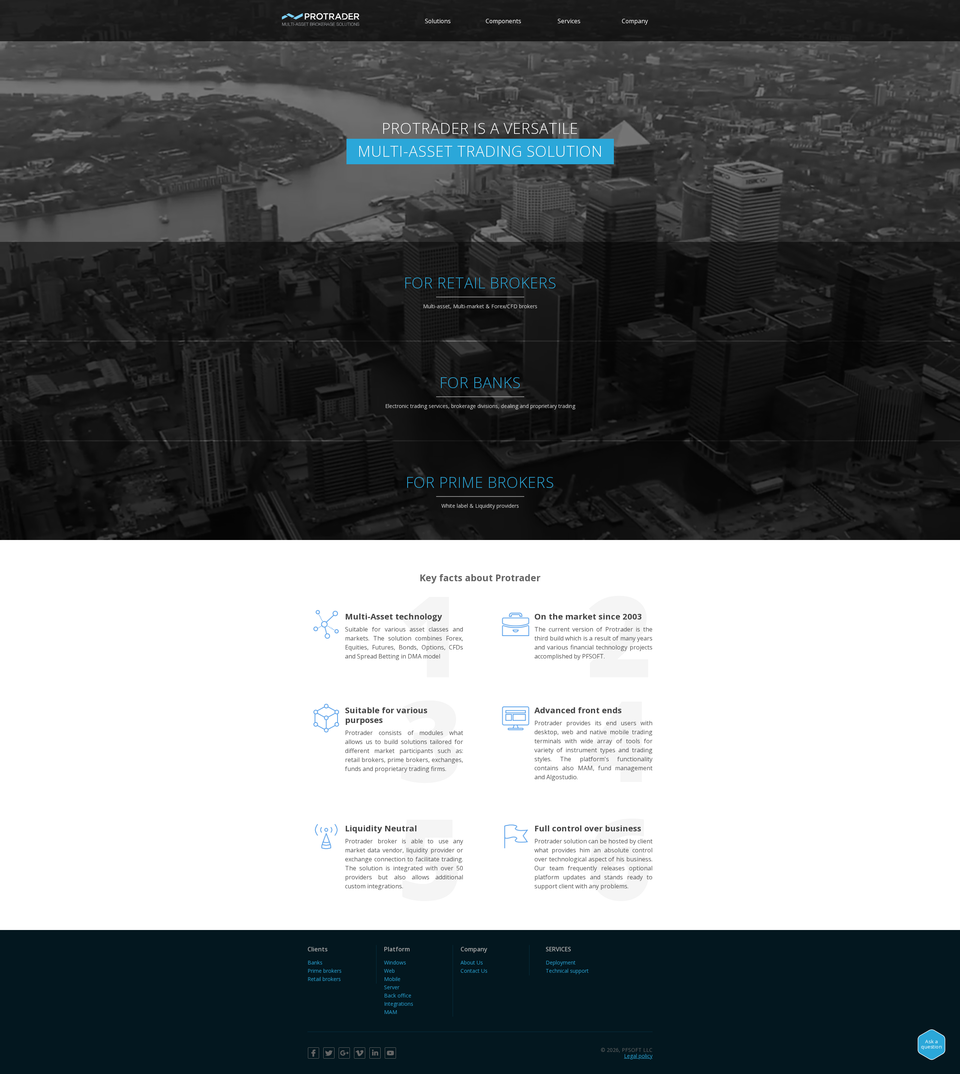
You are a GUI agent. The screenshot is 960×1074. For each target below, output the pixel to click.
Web (389, 970)
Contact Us (474, 970)
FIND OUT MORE (480, 396)
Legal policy (638, 1055)
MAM (390, 1012)
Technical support (567, 970)
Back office (397, 995)
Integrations (398, 1003)
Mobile (392, 978)
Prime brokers (325, 970)
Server (391, 987)
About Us (471, 962)
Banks (315, 962)
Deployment (561, 962)
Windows (395, 962)
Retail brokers (324, 978)
